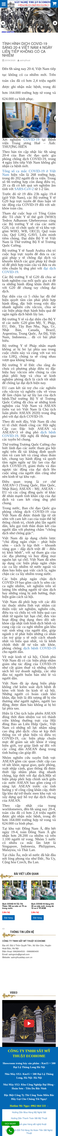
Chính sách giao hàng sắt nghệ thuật (29, 1124)
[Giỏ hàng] (54, 3)
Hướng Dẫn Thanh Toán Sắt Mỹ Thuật (29, 1118)
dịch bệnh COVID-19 (39, 648)
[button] (16, 26)
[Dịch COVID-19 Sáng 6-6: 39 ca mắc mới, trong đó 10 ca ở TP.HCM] (43, 890)
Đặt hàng (8, 917)
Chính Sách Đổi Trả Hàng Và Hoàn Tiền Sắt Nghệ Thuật (29, 1132)
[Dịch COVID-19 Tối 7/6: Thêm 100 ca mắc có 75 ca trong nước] (14, 890)
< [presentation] (2, 928)
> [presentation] (4, 928)
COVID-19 (31, 139)
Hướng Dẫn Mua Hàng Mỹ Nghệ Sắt (29, 1112)
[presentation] (3, 23)
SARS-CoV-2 (24, 189)
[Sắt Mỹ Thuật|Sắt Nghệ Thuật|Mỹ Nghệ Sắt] (29, 3)
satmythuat (24, 60)
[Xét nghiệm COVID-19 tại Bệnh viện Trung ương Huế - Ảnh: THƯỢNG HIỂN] (29, 120)
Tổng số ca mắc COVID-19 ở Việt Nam (29, 173)
